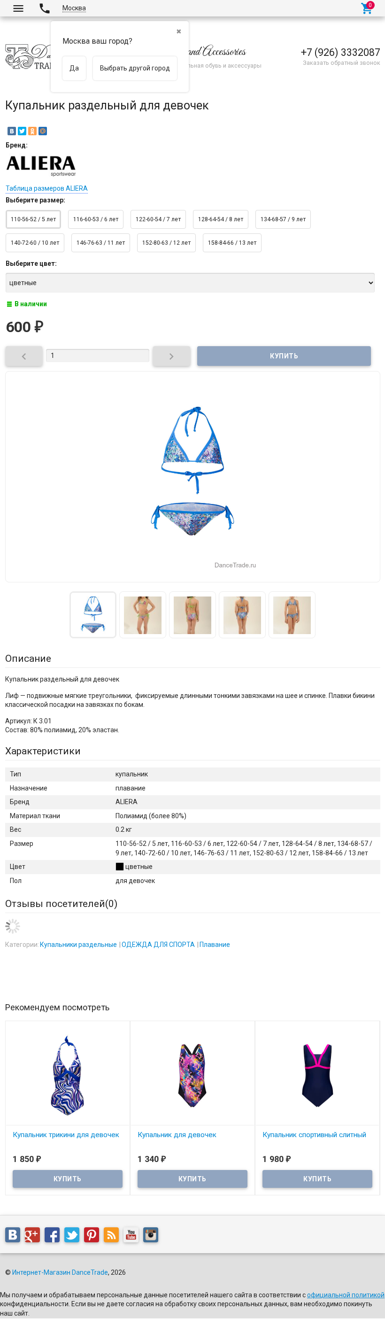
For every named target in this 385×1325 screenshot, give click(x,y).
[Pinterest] (94, 1236)
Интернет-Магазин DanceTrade (60, 1272)
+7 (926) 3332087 (340, 52)
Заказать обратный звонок (341, 62)
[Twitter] (22, 131)
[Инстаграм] (153, 1236)
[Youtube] (133, 1236)
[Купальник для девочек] (192, 1075)
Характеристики (43, 751)
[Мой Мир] (42, 131)
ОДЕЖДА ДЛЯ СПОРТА (158, 944)
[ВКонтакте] (12, 131)
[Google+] (35, 1236)
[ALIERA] (41, 176)
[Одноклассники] (32, 131)
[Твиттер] (74, 1236)
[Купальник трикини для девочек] (68, 1075)
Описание (28, 658)
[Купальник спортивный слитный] (317, 1075)
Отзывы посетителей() (61, 903)
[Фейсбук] (54, 1236)
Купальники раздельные (78, 944)
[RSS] (113, 1236)
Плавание (215, 944)
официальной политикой (346, 1295)
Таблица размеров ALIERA (47, 188)
